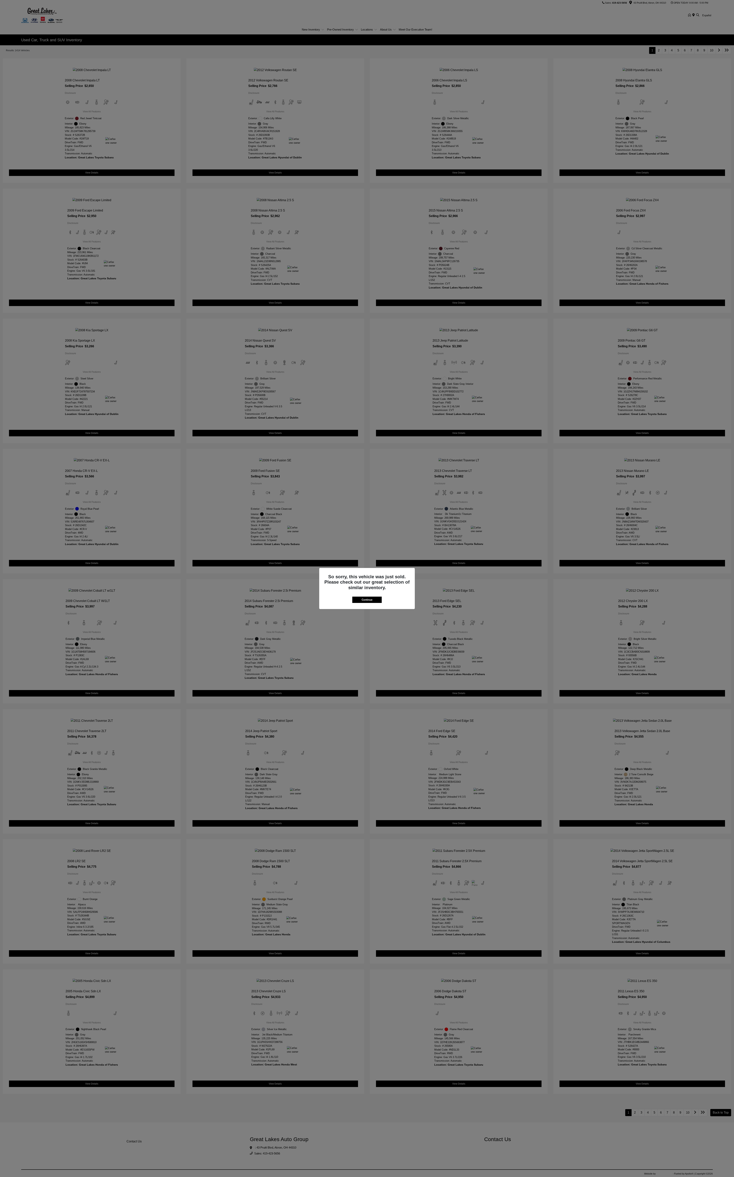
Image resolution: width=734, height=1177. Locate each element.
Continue (367, 599)
